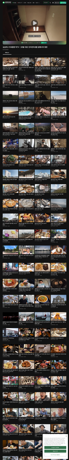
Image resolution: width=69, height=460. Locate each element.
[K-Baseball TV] (46, 2)
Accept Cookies (55, 447)
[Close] (66, 436)
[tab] (7, 53)
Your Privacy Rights (55, 454)
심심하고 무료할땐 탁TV (11, 47)
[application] (34, 23)
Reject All (55, 451)
